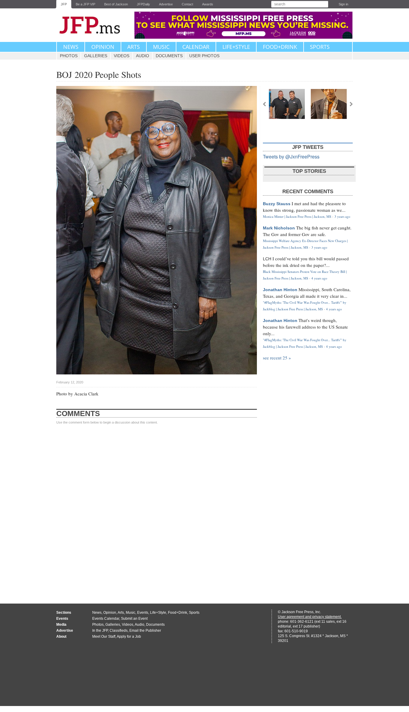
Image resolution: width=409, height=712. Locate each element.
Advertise (166, 4)
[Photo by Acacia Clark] (287, 104)
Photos (69, 55)
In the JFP (100, 630)
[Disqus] (156, 508)
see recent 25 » (277, 358)
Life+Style (236, 46)
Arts (133, 46)
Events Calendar (105, 618)
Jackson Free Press (93, 25)
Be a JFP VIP (85, 4)
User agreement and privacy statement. (310, 617)
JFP (64, 4)
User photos (204, 55)
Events (142, 612)
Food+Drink (280, 46)
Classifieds (119, 630)
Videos (121, 55)
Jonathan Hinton (280, 289)
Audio (142, 55)
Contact (187, 4)
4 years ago (319, 278)
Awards (207, 4)
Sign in (343, 4)
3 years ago (342, 216)
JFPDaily (143, 4)
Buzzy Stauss (276, 203)
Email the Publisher (145, 630)
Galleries (95, 55)
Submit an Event (134, 618)
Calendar (195, 46)
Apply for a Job (129, 636)
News (70, 46)
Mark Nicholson (279, 228)
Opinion (102, 46)
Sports (320, 46)
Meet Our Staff (103, 636)
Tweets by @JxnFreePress (291, 156)
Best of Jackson (116, 4)
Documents (169, 55)
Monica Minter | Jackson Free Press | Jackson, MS (297, 216)
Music (161, 46)
